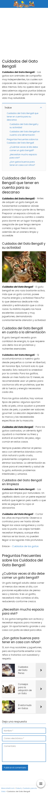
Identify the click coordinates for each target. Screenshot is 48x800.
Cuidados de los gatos (25, 546)
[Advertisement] (24, 33)
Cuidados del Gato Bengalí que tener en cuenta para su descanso (22, 116)
